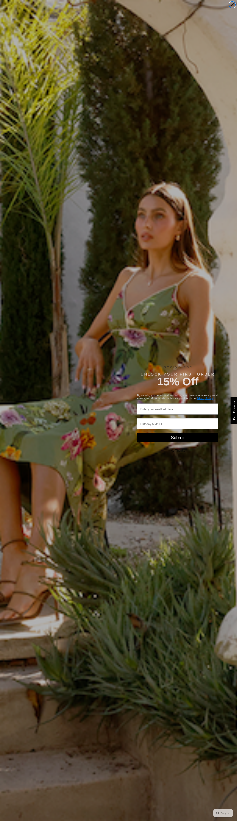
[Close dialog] (232, 4)
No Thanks (178, 450)
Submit (178, 437)
